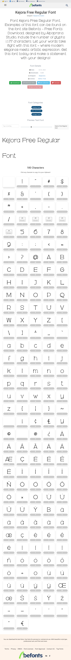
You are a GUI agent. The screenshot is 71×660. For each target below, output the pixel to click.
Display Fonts (36, 107)
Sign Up (12, 1)
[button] (67, 6)
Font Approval (40, 649)
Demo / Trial (42, 79)
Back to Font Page (36, 87)
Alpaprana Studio (38, 16)
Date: (32, 70)
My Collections (31, 1)
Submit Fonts (42, 1)
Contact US (51, 649)
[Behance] (46, 655)
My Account (21, 1)
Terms (7, 649)
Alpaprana (42, 76)
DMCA (20, 649)
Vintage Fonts (36, 114)
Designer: (33, 76)
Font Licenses (28, 649)
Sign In (5, 1)
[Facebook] (49, 655)
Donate (57, 83)
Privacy (13, 649)
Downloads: (34, 73)
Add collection (44, 83)
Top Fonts (59, 649)
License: (32, 79)
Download (16, 83)
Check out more (30, 83)
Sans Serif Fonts (36, 111)
